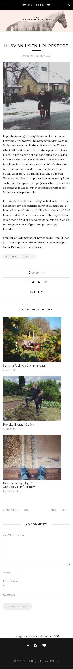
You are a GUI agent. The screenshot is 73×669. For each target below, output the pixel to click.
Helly (38, 291)
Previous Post (17, 510)
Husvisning (11, 257)
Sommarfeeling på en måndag (24, 365)
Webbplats (9, 595)
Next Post (60, 510)
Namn (7, 572)
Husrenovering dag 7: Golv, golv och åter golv (19, 485)
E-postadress (10, 583)
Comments (37, 272)
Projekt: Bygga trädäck (18, 424)
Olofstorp (28, 257)
